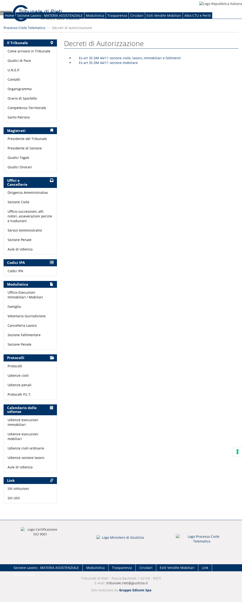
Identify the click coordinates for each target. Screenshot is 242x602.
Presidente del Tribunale (27, 138)
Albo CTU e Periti (197, 15)
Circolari (136, 15)
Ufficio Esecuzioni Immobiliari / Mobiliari (25, 294)
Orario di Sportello (22, 98)
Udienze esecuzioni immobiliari (23, 422)
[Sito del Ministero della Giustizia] (121, 540)
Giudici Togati (18, 157)
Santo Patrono (19, 117)
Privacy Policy (24, 574)
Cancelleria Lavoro (22, 325)
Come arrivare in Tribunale (29, 51)
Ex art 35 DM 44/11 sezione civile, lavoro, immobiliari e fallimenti (130, 58)
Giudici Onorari (20, 167)
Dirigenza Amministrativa (28, 192)
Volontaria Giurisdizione (27, 316)
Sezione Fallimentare (24, 335)
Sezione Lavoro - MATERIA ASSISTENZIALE (50, 15)
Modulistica (95, 15)
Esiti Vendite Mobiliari (164, 15)
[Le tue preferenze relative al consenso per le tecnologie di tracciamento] (237, 451)
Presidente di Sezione (25, 148)
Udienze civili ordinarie (26, 448)
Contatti (14, 79)
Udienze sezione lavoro (26, 457)
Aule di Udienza (20, 249)
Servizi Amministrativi (25, 230)
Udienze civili (18, 375)
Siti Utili (14, 498)
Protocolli (15, 366)
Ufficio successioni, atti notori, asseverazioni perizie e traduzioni (30, 216)
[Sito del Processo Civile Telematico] (201, 540)
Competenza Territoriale (27, 108)
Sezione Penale (19, 239)
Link (205, 567)
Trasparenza (117, 15)
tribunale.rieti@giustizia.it (127, 583)
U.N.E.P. (14, 70)
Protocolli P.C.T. (19, 394)
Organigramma (20, 89)
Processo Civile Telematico (24, 27)
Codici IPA (15, 271)
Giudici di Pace (19, 60)
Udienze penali (19, 385)
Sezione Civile (18, 202)
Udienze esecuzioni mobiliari (23, 436)
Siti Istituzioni (18, 488)
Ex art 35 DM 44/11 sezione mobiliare (108, 62)
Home (9, 15)
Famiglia (14, 306)
